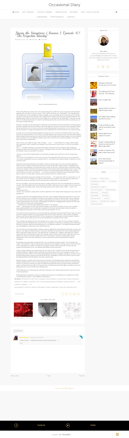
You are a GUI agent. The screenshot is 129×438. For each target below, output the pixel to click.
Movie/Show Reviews (96, 204)
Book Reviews (94, 192)
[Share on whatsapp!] (62, 294)
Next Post (82, 376)
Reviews (74, 12)
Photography (57, 17)
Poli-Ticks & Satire (90, 12)
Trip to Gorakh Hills (104, 100)
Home (16, 12)
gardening (94, 201)
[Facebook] (98, 66)
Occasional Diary (64, 4)
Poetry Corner (44, 12)
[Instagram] (108, 66)
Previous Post (15, 376)
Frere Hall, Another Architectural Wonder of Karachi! (106, 161)
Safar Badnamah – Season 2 (107, 201)
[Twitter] (103, 66)
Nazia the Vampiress (96, 189)
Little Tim (106, 198)
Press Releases (94, 195)
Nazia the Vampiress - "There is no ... (24, 317)
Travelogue (61, 12)
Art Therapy (28, 12)
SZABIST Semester (111, 189)
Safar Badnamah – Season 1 (98, 181)
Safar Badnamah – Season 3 (98, 187)
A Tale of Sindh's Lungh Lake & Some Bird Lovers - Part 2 (107, 127)
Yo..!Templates (65, 434)
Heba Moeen (24, 337)
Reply (21, 343)
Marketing (105, 192)
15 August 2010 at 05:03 (36, 337)
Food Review (105, 195)
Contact (71, 17)
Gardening (42, 17)
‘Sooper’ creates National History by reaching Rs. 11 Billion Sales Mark (106, 144)
